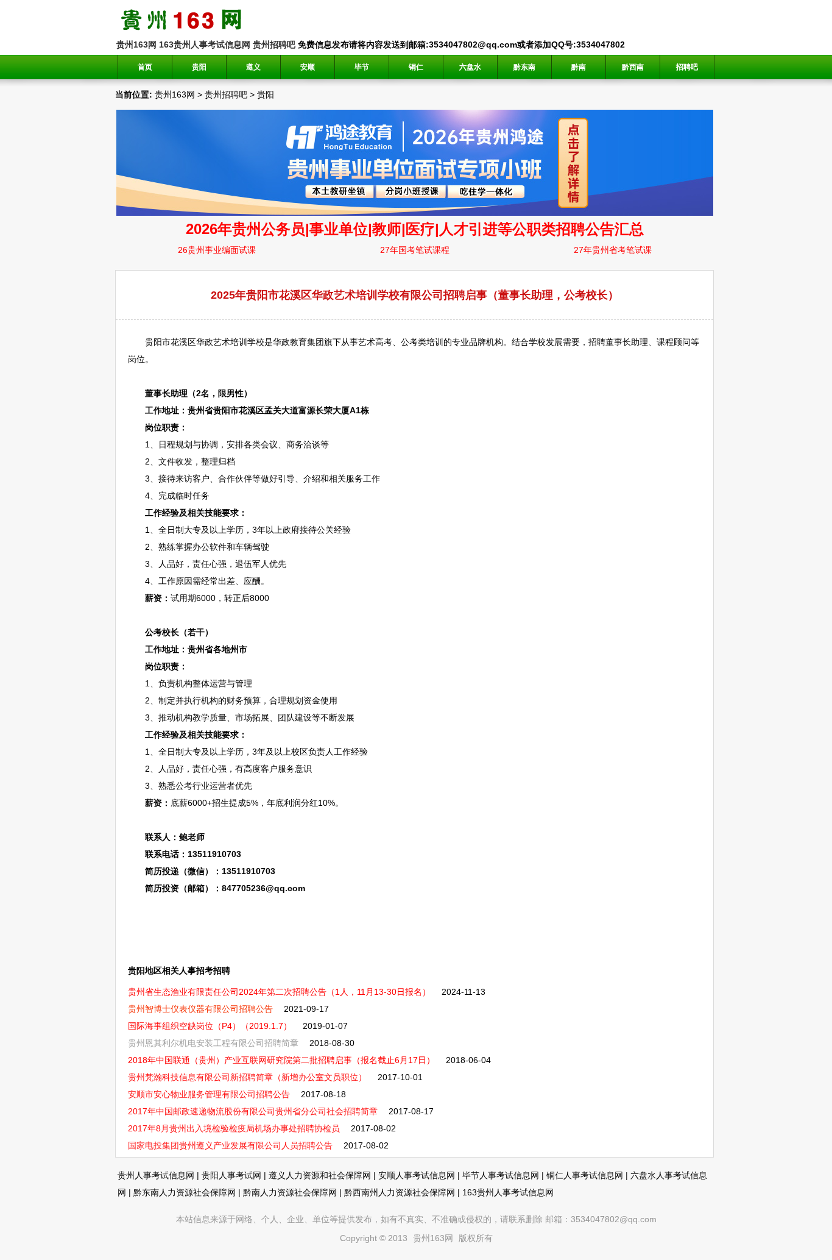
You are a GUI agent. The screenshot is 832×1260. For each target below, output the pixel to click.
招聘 (596, 342)
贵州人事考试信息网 (156, 1175)
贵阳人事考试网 (231, 1175)
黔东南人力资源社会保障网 (184, 1192)
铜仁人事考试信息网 (584, 1175)
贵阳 (265, 94)
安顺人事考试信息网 (416, 1175)
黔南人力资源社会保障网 (290, 1192)
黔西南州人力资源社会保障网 (399, 1192)
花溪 (179, 342)
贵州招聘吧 (274, 44)
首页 (145, 67)
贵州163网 (136, 44)
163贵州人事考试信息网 (204, 44)
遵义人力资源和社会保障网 (320, 1175)
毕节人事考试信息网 (500, 1175)
